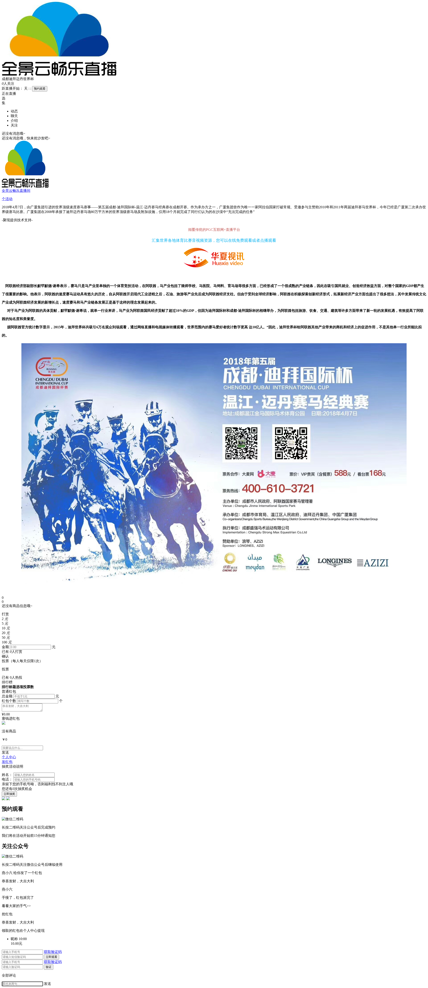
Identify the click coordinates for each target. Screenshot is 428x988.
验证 (48, 967)
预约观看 (39, 88)
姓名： (7, 775)
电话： (7, 779)
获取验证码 (53, 952)
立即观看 (51, 957)
